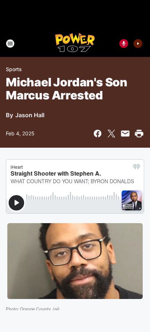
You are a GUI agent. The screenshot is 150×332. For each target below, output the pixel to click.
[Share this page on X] (111, 133)
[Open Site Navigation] (10, 43)
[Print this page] (139, 133)
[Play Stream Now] (138, 43)
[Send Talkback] (123, 43)
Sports (14, 69)
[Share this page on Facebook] (97, 133)
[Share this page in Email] (125, 133)
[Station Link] (75, 43)
